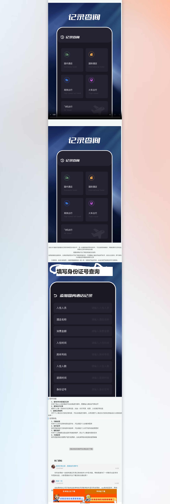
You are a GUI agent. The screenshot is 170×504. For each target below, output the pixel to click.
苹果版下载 (101, 491)
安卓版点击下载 (69, 491)
